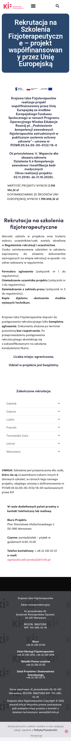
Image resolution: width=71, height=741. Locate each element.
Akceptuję (36, 735)
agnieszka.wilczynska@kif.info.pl (29, 559)
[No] (66, 731)
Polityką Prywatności (45, 729)
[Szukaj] (57, 6)
